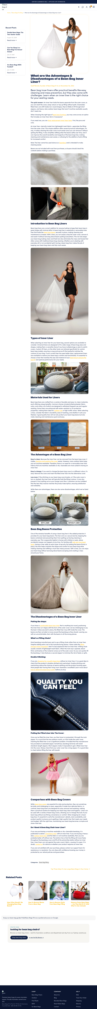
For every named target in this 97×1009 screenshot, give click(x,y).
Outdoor (34, 998)
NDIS (33, 1003)
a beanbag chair (51, 834)
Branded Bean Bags (60, 1001)
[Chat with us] (82, 7)
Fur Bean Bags (36, 1006)
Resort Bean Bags (59, 1003)
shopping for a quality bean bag (49, 661)
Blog (55, 998)
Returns (78, 1003)
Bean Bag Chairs (37, 995)
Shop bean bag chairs (19, 937)
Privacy (78, 1006)
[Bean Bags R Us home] (5, 7)
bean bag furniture (59, 115)
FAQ (77, 995)
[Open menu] (93, 7)
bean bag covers (41, 804)
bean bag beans (49, 232)
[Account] (87, 7)
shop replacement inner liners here (60, 120)
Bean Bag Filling (44, 862)
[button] (59, 203)
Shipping (79, 1001)
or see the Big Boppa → (36, 937)
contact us (39, 844)
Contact (56, 1006)
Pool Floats (35, 1001)
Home (9, 12)
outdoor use (58, 410)
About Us (57, 995)
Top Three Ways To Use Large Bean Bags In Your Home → (70, 869)
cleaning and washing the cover (47, 461)
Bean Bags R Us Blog (17, 12)
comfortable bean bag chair (49, 625)
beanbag (62, 143)
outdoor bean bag (40, 836)
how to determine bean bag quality (43, 670)
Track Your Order (81, 998)
